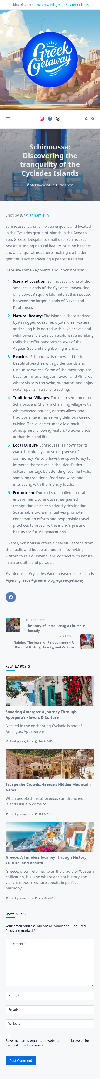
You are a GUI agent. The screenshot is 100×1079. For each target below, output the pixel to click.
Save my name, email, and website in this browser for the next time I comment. (47, 1042)
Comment (16, 944)
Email (13, 1009)
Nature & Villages (48, 5)
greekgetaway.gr (40, 184)
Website (14, 1023)
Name (13, 995)
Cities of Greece (22, 5)
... (47, 731)
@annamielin (37, 215)
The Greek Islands (76, 5)
